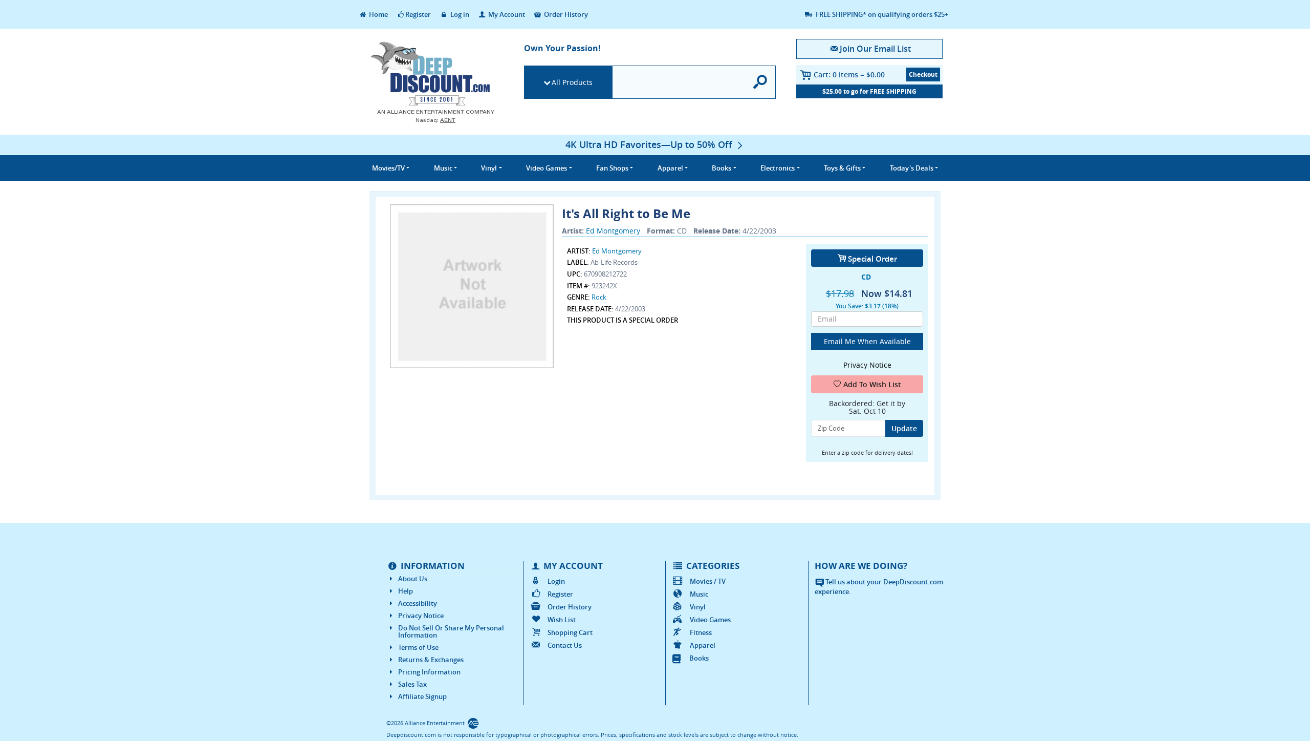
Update (904, 428)
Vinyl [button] (489, 168)
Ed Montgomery (613, 231)
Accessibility (417, 603)
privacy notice (867, 365)
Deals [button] (911, 168)
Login (556, 581)
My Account (506, 14)
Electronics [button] (777, 168)
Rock (599, 297)
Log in (459, 14)
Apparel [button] (670, 168)
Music (699, 594)
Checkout (923, 74)
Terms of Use (418, 647)
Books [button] (721, 168)
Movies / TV (708, 581)
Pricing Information (429, 671)
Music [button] (443, 168)
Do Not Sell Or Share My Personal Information (451, 631)
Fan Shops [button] (612, 168)
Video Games (710, 619)
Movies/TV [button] (388, 168)
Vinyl (698, 606)
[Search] (761, 82)
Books (699, 658)
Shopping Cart (570, 632)
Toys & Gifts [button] (842, 168)
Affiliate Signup (422, 696)
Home (377, 14)
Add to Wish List (872, 384)
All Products (572, 82)
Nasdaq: (435, 120)
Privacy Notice (421, 615)
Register (418, 14)
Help (405, 591)
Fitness (701, 632)
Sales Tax (412, 684)
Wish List (562, 619)
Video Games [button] (546, 168)
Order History (565, 14)
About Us (412, 578)
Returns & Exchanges (431, 659)
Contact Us (565, 645)
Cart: (849, 74)
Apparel (702, 645)
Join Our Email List (875, 48)
